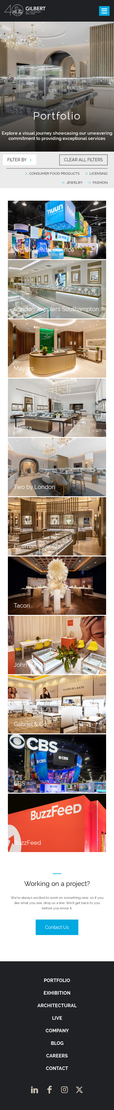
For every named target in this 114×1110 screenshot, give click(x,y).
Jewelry (74, 183)
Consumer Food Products (54, 173)
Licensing (98, 173)
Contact (57, 1068)
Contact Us (57, 927)
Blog (57, 1043)
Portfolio (57, 980)
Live (57, 1018)
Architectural (57, 1005)
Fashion (100, 183)
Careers (57, 1056)
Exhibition (57, 993)
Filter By (17, 159)
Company (57, 1030)
